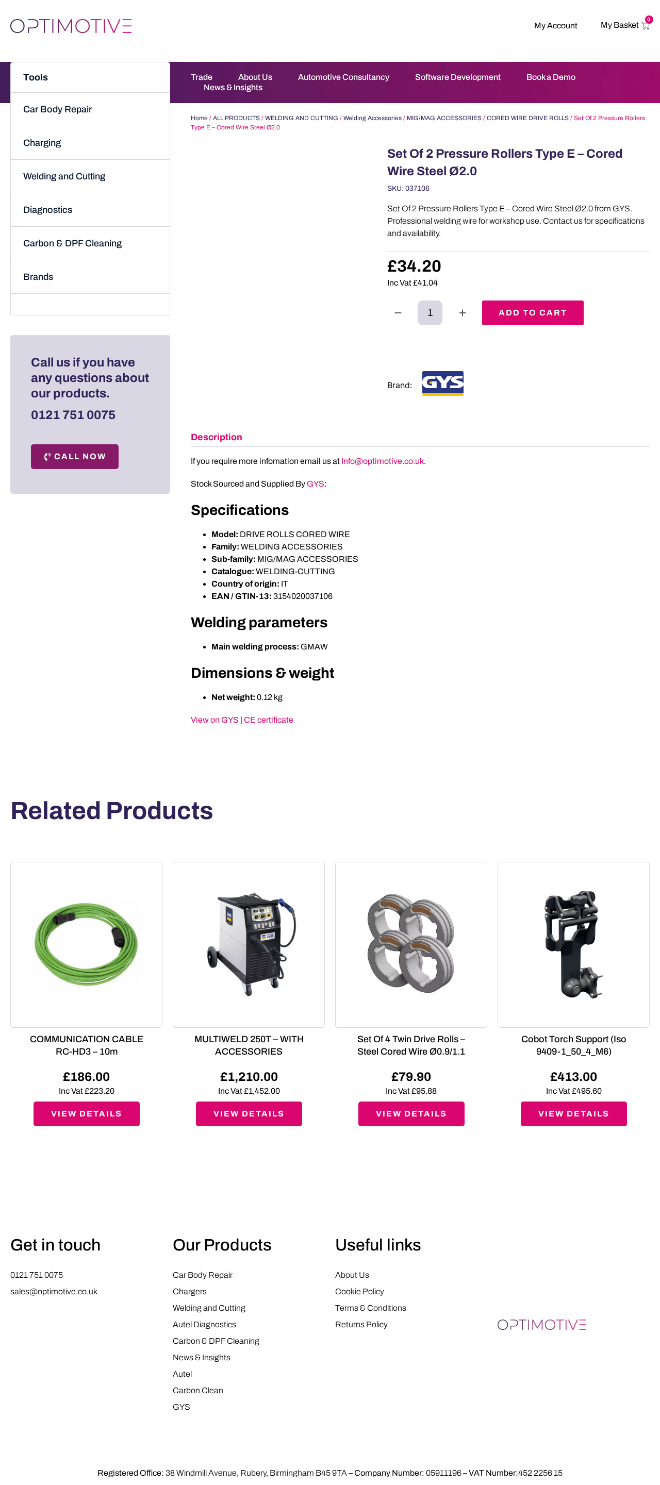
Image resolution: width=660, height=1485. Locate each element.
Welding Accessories (372, 118)
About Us (255, 77)
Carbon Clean (198, 1390)
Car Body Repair (57, 109)
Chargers (190, 1291)
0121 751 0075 (73, 415)
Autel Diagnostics (204, 1324)
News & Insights (233, 87)
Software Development (458, 77)
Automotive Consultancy (343, 77)
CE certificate (268, 719)
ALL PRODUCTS (236, 118)
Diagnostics (47, 210)
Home (199, 118)
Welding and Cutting (64, 176)
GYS (315, 483)
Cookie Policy (359, 1291)
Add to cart (533, 312)
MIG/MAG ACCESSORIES (444, 118)
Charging (42, 143)
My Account (556, 25)
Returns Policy (361, 1324)
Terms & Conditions (370, 1308)
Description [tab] (216, 437)
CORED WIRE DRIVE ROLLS (528, 118)
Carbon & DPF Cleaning (72, 243)
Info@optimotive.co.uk (382, 461)
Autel (182, 1374)
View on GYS (215, 719)
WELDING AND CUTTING (301, 118)
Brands (38, 277)
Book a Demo (550, 77)
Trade (201, 77)
